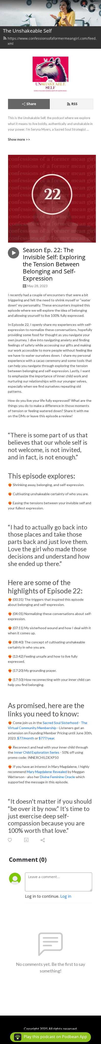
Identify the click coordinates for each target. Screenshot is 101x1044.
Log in (65, 896)
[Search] (85, 7)
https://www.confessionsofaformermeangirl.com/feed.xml (52, 41)
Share (31, 103)
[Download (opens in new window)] (26, 839)
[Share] (43, 840)
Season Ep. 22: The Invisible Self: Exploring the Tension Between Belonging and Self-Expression (54, 264)
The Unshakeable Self (27, 30)
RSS (74, 103)
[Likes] (10, 840)
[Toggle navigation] (95, 7)
